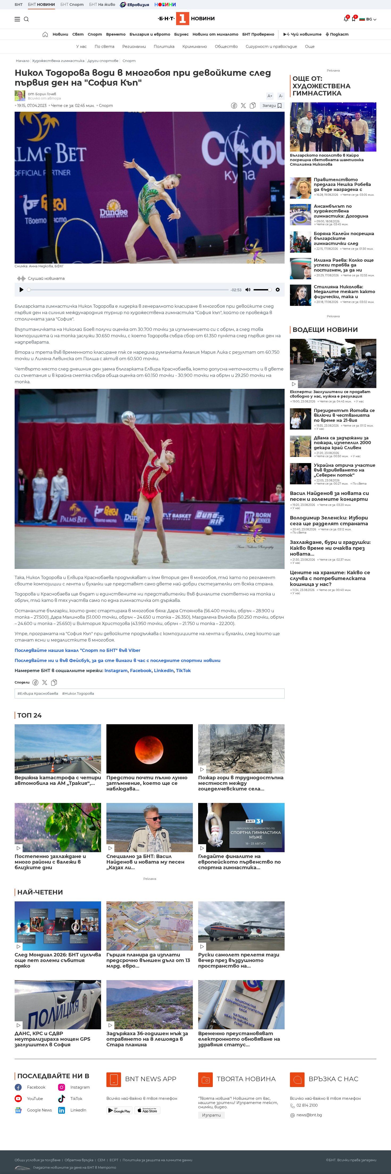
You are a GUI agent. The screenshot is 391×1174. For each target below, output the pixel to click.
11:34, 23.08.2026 (303, 590)
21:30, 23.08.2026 (304, 559)
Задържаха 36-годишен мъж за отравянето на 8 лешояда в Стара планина (147, 1039)
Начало (22, 61)
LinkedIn (164, 670)
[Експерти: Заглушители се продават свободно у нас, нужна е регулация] (333, 363)
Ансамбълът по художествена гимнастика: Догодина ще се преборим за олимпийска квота (341, 211)
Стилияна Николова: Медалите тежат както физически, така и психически (344, 292)
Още (310, 46)
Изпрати (211, 1115)
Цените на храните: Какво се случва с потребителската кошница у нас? (330, 578)
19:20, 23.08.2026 (304, 505)
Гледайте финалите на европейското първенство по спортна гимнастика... (239, 862)
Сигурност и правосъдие (271, 46)
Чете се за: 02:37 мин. (335, 559)
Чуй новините (306, 34)
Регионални (134, 46)
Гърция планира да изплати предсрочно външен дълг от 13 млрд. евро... (148, 960)
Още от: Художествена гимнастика (322, 86)
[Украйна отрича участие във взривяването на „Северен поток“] (300, 473)
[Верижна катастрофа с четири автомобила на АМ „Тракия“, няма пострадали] (58, 748)
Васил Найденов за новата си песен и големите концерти (329, 496)
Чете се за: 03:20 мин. (335, 505)
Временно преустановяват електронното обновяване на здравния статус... (239, 1039)
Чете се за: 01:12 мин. (358, 425)
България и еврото (150, 34)
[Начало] (46, 34)
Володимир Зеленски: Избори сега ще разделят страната (329, 521)
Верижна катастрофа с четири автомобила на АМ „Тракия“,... (58, 780)
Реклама (149, 879)
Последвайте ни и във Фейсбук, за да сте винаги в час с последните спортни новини (118, 660)
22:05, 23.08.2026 (328, 480)
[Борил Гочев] (21, 96)
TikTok (183, 670)
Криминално (194, 46)
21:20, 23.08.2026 (328, 453)
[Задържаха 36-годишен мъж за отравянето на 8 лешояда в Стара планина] (149, 1004)
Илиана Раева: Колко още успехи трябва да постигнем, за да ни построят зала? (344, 265)
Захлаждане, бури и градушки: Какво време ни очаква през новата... (330, 548)
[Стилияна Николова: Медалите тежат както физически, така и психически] (300, 295)
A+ (270, 96)
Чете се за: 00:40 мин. (335, 590)
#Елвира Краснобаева (38, 694)
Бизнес (181, 34)
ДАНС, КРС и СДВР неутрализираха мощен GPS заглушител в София (52, 1039)
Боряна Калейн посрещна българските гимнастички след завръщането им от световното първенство (344, 238)
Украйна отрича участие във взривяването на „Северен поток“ (344, 470)
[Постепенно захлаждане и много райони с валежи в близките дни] (58, 827)
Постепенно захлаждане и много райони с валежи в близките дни (50, 862)
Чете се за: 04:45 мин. (336, 401)
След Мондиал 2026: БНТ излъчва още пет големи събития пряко (58, 960)
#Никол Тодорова (78, 694)
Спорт (95, 34)
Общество (226, 46)
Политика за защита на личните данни (157, 1160)
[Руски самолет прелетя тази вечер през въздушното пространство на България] (241, 926)
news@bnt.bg (309, 1115)
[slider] (128, 289)
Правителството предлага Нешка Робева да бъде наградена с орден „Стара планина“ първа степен (342, 184)
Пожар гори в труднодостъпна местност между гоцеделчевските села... (241, 783)
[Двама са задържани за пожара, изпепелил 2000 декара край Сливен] (300, 446)
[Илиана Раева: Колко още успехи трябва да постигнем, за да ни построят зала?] (300, 268)
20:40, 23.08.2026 (304, 529)
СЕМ (101, 1160)
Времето (116, 34)
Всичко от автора (44, 98)
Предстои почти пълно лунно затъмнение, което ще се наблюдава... (147, 783)
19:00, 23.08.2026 (304, 401)
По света (104, 46)
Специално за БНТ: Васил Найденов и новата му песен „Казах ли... (145, 862)
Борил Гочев (45, 94)
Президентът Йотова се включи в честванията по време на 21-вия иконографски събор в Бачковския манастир (344, 415)
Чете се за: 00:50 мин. (332, 456)
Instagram (116, 670)
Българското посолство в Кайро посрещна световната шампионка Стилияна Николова (327, 160)
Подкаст (339, 34)
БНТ (19, 4)
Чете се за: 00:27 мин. (332, 483)
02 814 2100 (307, 1105)
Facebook (141, 670)
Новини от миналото (215, 34)
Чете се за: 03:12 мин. (336, 529)
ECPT (114, 1160)
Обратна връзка (79, 1160)
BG (369, 19)
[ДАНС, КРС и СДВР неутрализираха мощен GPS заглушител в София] (58, 1004)
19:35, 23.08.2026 (328, 425)
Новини (60, 34)
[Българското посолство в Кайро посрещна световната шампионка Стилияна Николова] (333, 127)
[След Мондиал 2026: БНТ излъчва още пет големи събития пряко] (58, 926)
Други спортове (103, 61)
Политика (164, 46)
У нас (81, 46)
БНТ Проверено (258, 34)
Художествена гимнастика (58, 61)
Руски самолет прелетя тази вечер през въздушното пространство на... (238, 960)
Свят (78, 34)
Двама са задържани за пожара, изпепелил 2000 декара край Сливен (342, 443)
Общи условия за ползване (37, 1160)
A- (281, 96)
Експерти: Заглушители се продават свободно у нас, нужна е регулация (330, 394)
